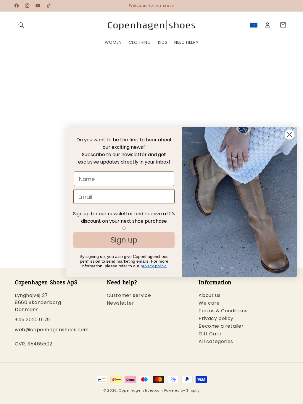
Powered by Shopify (182, 390)
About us (209, 296)
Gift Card (210, 333)
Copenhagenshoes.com (141, 390)
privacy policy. (154, 266)
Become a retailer (221, 326)
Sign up (124, 240)
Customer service (129, 296)
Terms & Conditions (223, 310)
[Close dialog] (289, 135)
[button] (21, 25)
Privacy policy (216, 318)
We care (209, 303)
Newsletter (120, 303)
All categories (216, 341)
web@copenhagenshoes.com (52, 329)
